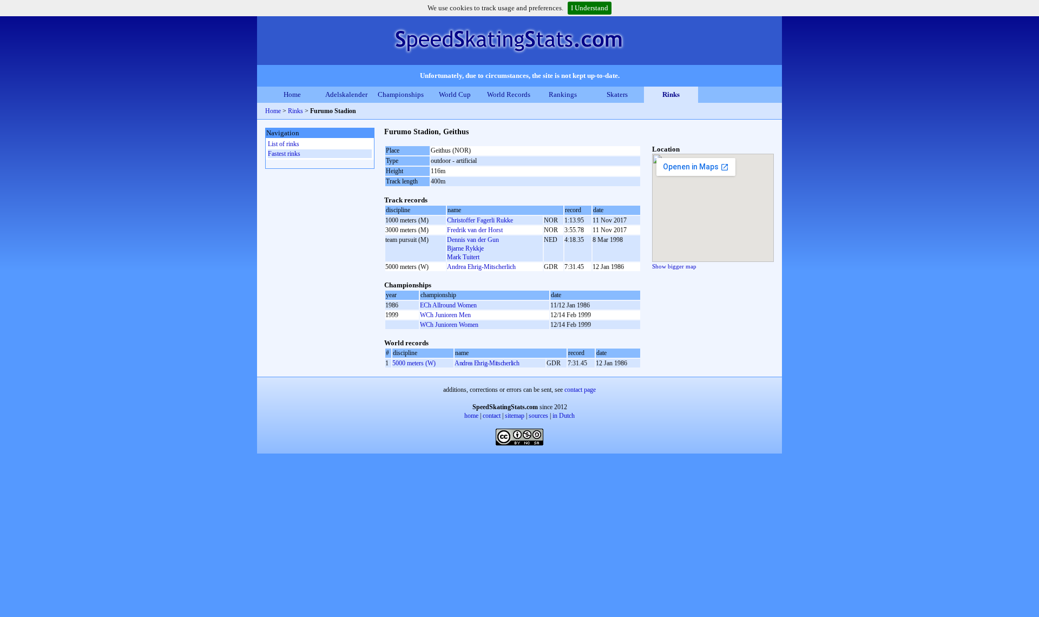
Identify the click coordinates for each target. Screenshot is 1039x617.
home (471, 415)
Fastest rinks (284, 153)
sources (538, 415)
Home (292, 94)
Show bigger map (674, 266)
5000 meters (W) (414, 363)
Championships (401, 94)
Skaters (617, 94)
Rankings (563, 94)
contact (492, 415)
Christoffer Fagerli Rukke (480, 220)
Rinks (671, 94)
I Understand (589, 8)
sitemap (514, 415)
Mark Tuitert (463, 257)
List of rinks (283, 144)
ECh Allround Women (448, 305)
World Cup (455, 94)
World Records (508, 94)
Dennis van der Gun (473, 240)
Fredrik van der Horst (475, 230)
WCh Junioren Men (445, 315)
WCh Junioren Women (449, 325)
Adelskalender (346, 94)
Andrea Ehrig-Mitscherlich (481, 267)
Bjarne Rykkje (465, 248)
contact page (580, 389)
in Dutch (564, 415)
